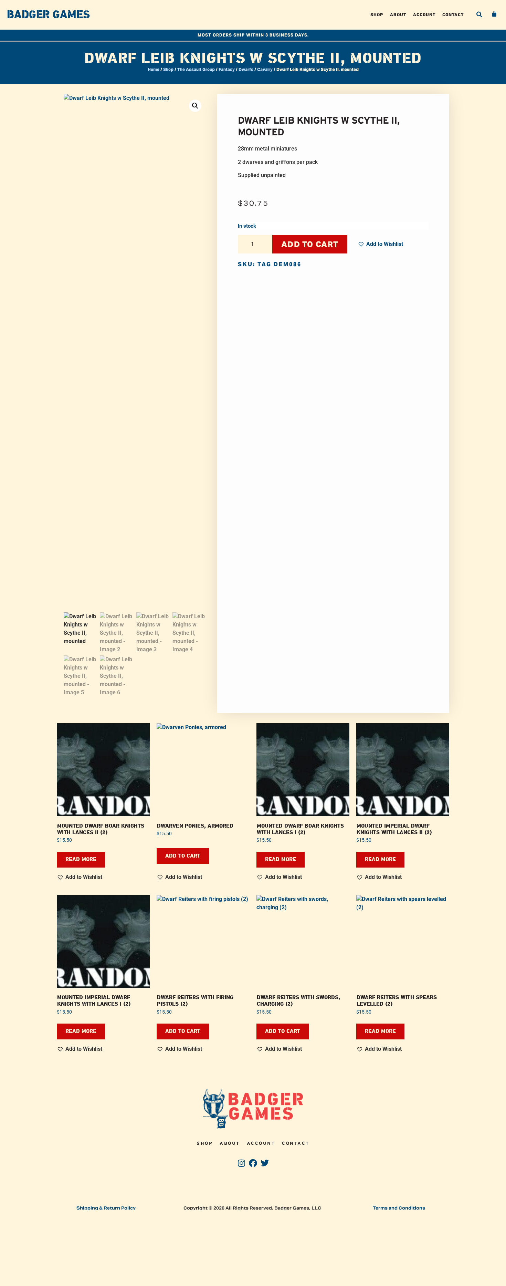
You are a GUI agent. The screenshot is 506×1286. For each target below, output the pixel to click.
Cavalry (265, 69)
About (398, 15)
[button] (479, 14)
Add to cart (309, 244)
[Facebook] (253, 1163)
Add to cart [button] (182, 856)
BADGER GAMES (48, 15)
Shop (376, 15)
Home (153, 69)
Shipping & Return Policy (106, 1208)
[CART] (494, 14)
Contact (453, 15)
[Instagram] (241, 1163)
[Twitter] (265, 1163)
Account (424, 15)
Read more (80, 859)
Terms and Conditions (399, 1208)
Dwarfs (246, 69)
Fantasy (227, 69)
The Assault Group (196, 69)
